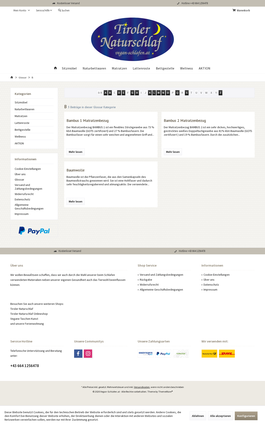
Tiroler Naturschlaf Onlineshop (29, 314)
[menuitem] (242, 10)
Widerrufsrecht (24, 194)
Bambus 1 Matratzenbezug (87, 120)
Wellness (20, 136)
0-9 (100, 93)
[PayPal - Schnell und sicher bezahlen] (34, 231)
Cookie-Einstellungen (28, 169)
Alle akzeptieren (220, 416)
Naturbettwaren (24, 109)
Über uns (20, 174)
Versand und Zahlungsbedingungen (28, 186)
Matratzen (21, 116)
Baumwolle (75, 170)
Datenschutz (22, 199)
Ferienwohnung (34, 323)
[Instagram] (88, 353)
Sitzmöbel (21, 102)
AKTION (19, 143)
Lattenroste (22, 123)
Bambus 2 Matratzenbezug (185, 120)
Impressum (22, 214)
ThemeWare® (165, 391)
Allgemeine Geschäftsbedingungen (29, 206)
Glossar (19, 179)
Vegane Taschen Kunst (24, 319)
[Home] (55, 68)
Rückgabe (146, 279)
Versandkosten (142, 387)
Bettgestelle (22, 130)
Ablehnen (198, 416)
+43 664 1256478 (24, 365)
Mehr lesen (75, 152)
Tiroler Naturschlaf (21, 309)
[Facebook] (78, 353)
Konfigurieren (246, 416)
